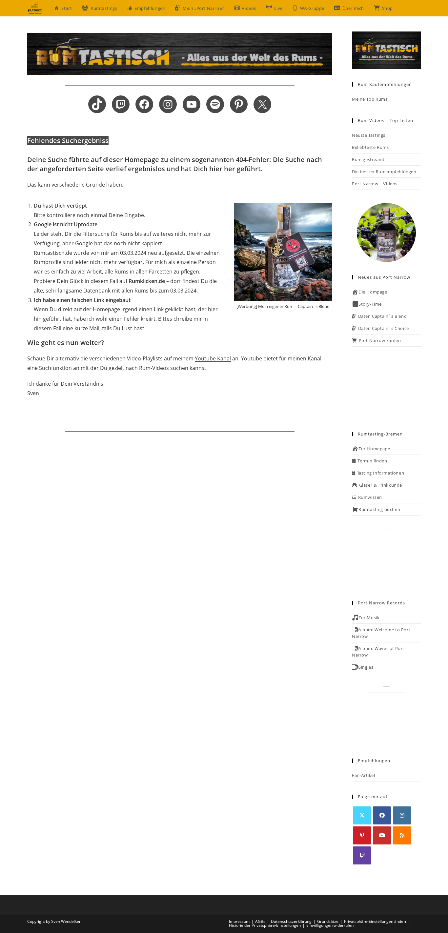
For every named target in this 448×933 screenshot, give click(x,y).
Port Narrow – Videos (374, 184)
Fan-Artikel (363, 775)
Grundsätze (327, 921)
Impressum (239, 921)
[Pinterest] (362, 835)
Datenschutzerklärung (291, 921)
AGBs (260, 921)
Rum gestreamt (368, 159)
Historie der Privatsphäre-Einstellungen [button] (265, 925)
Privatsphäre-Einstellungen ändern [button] (375, 921)
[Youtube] (382, 835)
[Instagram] (402, 815)
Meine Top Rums (369, 99)
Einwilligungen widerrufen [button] (330, 925)
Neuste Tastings (368, 135)
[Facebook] (382, 815)
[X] (362, 815)
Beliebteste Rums (370, 147)
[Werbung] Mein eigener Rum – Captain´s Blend (283, 306)
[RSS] (402, 835)
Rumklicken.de (147, 281)
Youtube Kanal (213, 358)
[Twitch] (362, 855)
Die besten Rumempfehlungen (384, 171)
